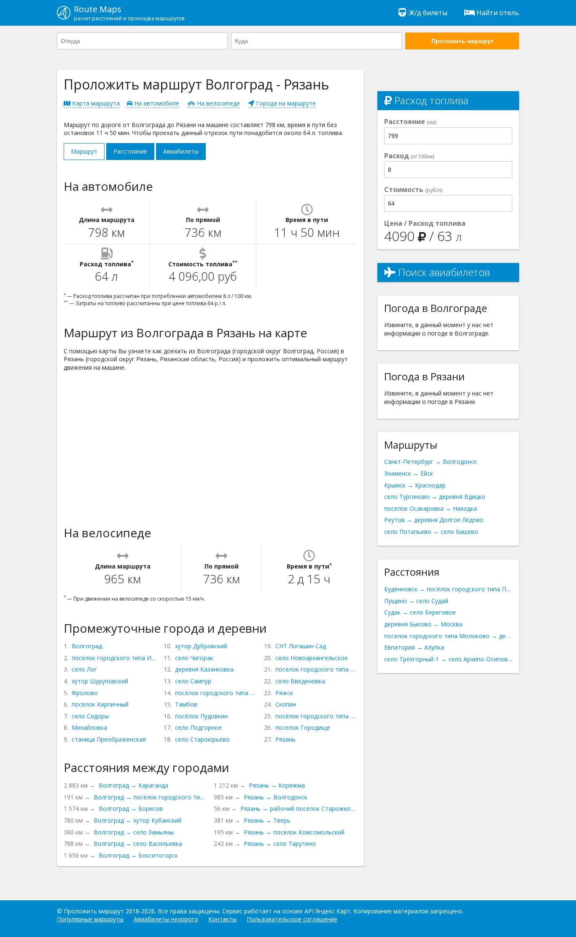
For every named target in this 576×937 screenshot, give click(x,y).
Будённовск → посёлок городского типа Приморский (448, 589)
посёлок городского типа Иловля (114, 658)
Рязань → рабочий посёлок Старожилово (298, 808)
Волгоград (87, 646)
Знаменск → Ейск (408, 473)
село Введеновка (300, 681)
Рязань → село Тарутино (280, 844)
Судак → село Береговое (420, 612)
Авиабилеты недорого (166, 919)
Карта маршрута (95, 103)
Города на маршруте (285, 103)
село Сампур (193, 681)
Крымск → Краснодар (415, 485)
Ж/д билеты (428, 12)
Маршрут (84, 151)
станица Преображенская (109, 739)
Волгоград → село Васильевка (138, 844)
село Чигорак (194, 658)
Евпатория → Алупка (414, 647)
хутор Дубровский (201, 646)
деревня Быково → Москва (423, 624)
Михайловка (89, 727)
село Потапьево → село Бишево (431, 532)
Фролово (85, 693)
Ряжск (284, 693)
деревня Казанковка (204, 669)
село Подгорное (198, 727)
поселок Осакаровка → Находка (430, 508)
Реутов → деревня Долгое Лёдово (434, 520)
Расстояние (130, 151)
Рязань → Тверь (267, 820)
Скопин (285, 704)
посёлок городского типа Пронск (316, 716)
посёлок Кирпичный (100, 704)
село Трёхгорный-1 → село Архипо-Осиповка (448, 659)
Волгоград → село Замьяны (134, 832)
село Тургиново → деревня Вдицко (434, 497)
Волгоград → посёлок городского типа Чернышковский (150, 797)
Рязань (285, 739)
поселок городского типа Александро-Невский (316, 669)
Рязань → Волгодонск (275, 797)
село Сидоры (90, 716)
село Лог (84, 669)
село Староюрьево (202, 739)
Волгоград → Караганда (133, 785)
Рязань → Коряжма (277, 785)
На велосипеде (217, 103)
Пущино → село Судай (416, 601)
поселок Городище (302, 727)
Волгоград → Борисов (131, 808)
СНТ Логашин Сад (300, 646)
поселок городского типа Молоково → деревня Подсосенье (448, 636)
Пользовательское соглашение (292, 919)
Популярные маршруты (90, 919)
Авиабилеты (181, 151)
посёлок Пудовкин (201, 716)
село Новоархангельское (311, 658)
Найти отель (497, 12)
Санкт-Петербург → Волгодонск (430, 462)
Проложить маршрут (462, 41)
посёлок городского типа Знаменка (216, 693)
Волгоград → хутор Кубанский (137, 820)
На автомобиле (155, 103)
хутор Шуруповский (100, 681)
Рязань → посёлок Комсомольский (294, 832)
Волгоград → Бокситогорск (138, 855)
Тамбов (186, 704)
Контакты (222, 919)
